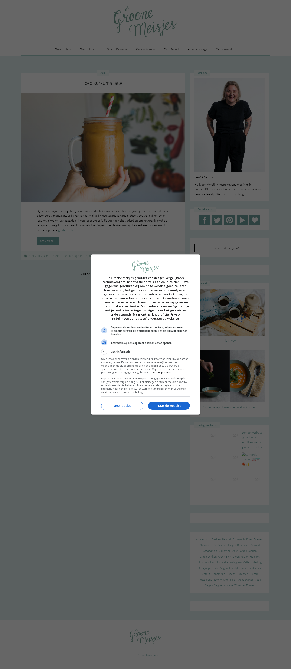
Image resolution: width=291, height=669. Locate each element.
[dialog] (145, 334)
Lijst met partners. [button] (161, 372)
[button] (145, 352)
